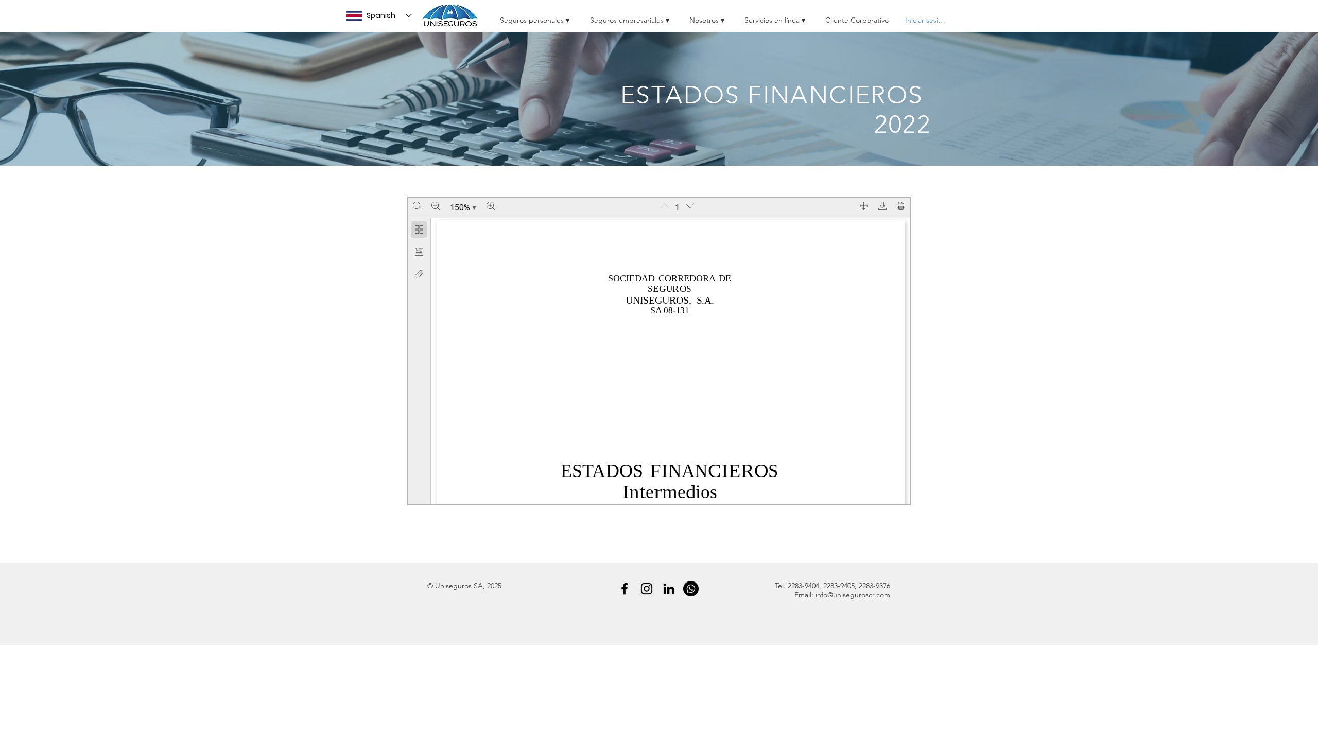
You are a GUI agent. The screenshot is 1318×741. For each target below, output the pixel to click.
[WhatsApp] (691, 588)
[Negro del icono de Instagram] (646, 588)
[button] (536, 15)
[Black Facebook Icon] (624, 588)
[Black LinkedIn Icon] (669, 588)
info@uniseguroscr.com (853, 594)
